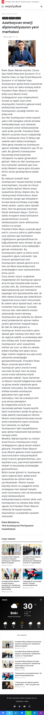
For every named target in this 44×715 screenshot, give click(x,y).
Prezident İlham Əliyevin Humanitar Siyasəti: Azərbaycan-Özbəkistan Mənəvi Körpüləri (11, 560)
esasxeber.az (16, 698)
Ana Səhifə (7, 14)
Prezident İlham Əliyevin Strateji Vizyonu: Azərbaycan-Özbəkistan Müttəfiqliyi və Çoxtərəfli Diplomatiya (11, 585)
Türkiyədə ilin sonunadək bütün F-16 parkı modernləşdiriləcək (32, 583)
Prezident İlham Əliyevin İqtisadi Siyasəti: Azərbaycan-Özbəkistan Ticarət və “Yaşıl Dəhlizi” (32, 560)
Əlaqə (26, 701)
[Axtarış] (41, 7)
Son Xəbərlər (22, 635)
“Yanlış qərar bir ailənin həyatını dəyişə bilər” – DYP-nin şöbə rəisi (27, 683)
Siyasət (18, 18)
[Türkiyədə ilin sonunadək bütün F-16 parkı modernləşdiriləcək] (32, 573)
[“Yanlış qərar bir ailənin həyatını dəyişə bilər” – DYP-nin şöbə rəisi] (7, 685)
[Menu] (3, 7)
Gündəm (11, 18)
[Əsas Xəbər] (13, 6)
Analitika (14, 14)
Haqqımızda (19, 701)
